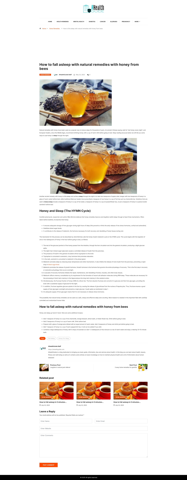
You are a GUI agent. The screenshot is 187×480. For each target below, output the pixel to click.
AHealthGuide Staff (65, 74)
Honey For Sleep (64, 338)
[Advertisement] (93, 50)
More (136, 21)
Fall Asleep (51, 338)
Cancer (102, 21)
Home (50, 21)
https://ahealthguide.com (56, 349)
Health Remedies (63, 21)
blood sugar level (53, 264)
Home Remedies (54, 28)
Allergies (113, 21)
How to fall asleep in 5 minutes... (53, 402)
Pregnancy (126, 21)
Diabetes (92, 21)
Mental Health (78, 21)
